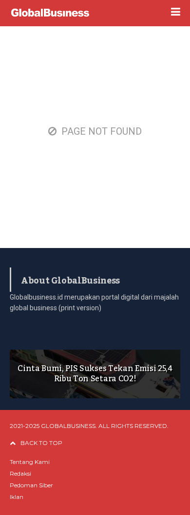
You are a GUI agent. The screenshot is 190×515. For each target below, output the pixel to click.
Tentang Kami (30, 461)
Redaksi (20, 473)
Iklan (16, 496)
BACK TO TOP (41, 442)
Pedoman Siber (31, 485)
